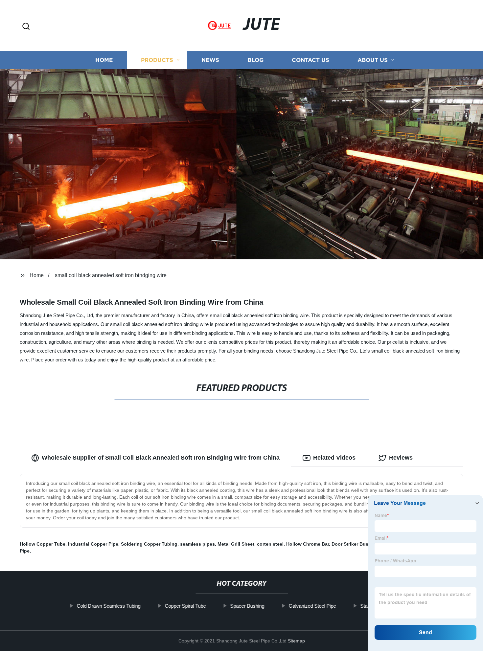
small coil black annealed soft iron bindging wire (111, 275)
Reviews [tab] (401, 457)
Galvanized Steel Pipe (312, 606)
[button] (26, 27)
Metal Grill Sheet (236, 544)
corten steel (270, 544)
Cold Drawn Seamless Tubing (108, 606)
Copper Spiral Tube (185, 606)
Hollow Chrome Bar (307, 544)
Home (104, 60)
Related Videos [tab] (334, 457)
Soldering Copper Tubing (149, 544)
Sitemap (296, 640)
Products (157, 60)
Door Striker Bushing (355, 544)
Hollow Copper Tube (42, 544)
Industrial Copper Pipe (93, 544)
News (210, 60)
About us (372, 60)
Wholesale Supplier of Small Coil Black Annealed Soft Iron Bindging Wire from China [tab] (161, 457)
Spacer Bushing (247, 606)
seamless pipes (197, 544)
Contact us (310, 60)
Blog (255, 60)
